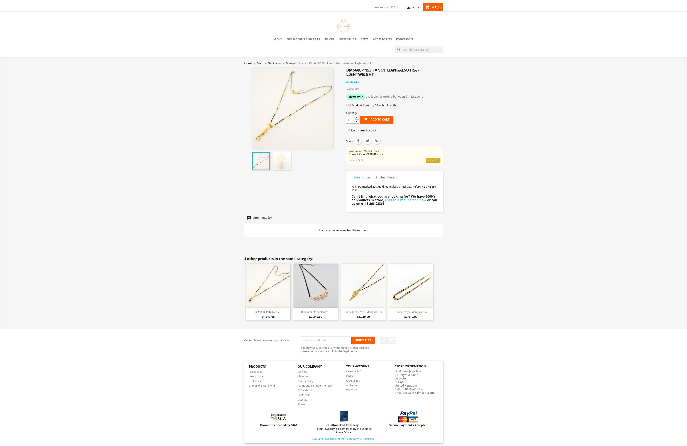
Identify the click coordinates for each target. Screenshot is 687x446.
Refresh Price (433, 160)
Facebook (384, 340)
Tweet (367, 140)
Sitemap (302, 399)
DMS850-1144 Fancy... (268, 312)
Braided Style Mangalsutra (411, 312)
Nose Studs (347, 39)
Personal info (354, 371)
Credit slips (353, 380)
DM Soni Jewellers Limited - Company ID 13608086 (343, 438)
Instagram (392, 340)
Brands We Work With (262, 385)
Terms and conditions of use (315, 385)
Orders (350, 376)
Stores (301, 404)
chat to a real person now (405, 200)
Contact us (304, 395)
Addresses (352, 385)
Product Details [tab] (386, 177)
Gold (278, 39)
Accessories (382, 39)
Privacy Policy (305, 381)
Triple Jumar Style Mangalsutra (363, 312)
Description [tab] (362, 177)
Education (404, 39)
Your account (357, 366)
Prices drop (255, 371)
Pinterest (376, 140)
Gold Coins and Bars (303, 39)
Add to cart (376, 119)
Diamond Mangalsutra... (315, 312)
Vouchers (351, 390)
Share (358, 140)
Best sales (255, 381)
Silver (329, 39)
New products (257, 376)
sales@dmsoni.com (421, 393)
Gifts (364, 39)
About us (303, 376)
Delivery (302, 371)
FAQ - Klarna (305, 390)
